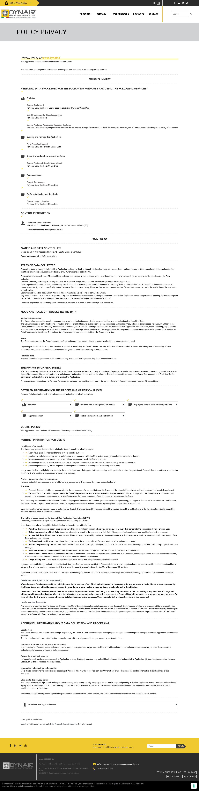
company (101, 14)
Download (138, 14)
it (154, 3)
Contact (153, 14)
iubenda (23, 724)
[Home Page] (18, 13)
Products (85, 14)
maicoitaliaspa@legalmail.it (127, 764)
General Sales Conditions (169, 772)
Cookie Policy (86, 430)
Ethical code (190, 772)
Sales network (120, 14)
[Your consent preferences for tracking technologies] (194, 786)
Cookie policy (189, 777)
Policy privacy (173, 777)
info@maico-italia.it (105, 764)
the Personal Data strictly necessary (65, 724)
